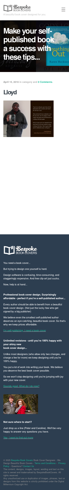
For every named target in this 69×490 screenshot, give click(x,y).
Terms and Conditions (45, 463)
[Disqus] (34, 183)
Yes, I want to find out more (18, 437)
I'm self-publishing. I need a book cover (24, 330)
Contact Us (28, 466)
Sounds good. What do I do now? (21, 386)
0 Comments (45, 82)
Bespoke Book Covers (22, 460)
